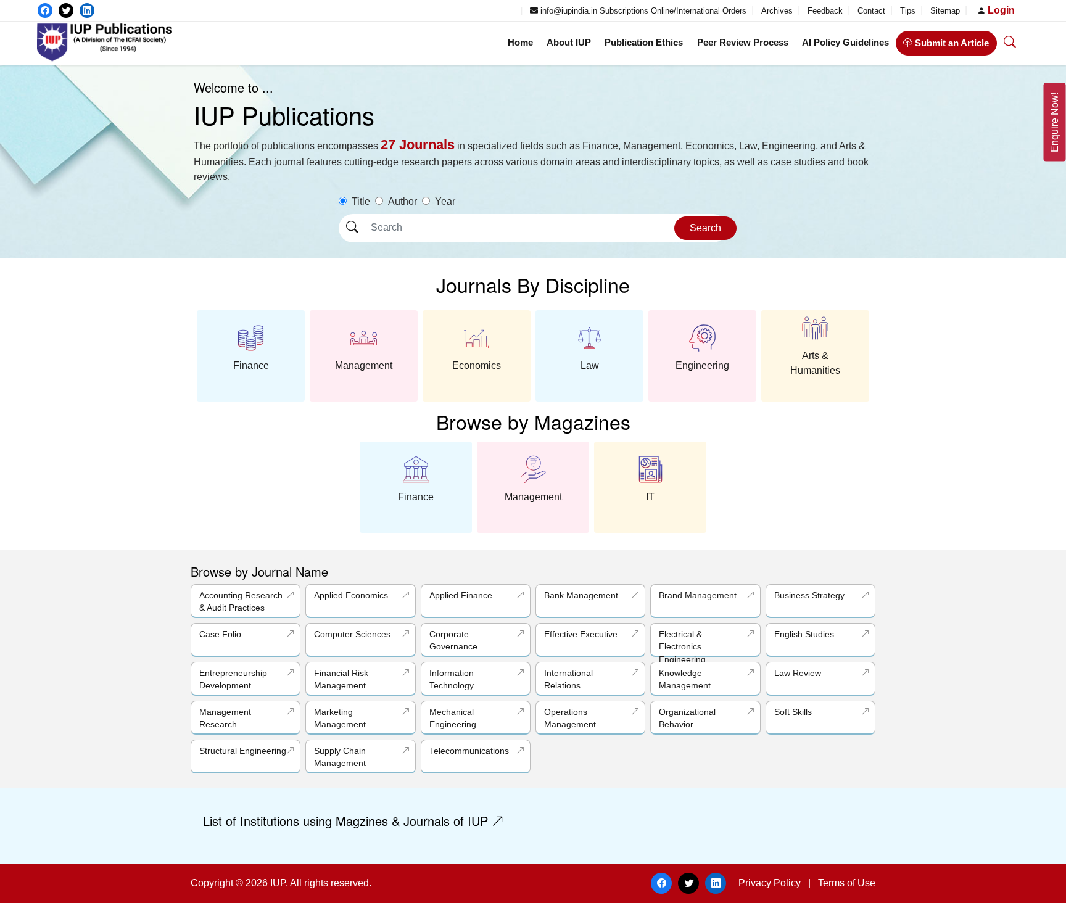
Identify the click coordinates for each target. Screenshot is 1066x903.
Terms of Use (846, 883)
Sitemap (946, 10)
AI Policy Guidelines (845, 42)
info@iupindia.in (567, 10)
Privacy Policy (769, 883)
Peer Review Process (742, 42)
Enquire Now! (1054, 122)
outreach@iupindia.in (476, 10)
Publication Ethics (644, 42)
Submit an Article (950, 43)
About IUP (569, 42)
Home (520, 42)
